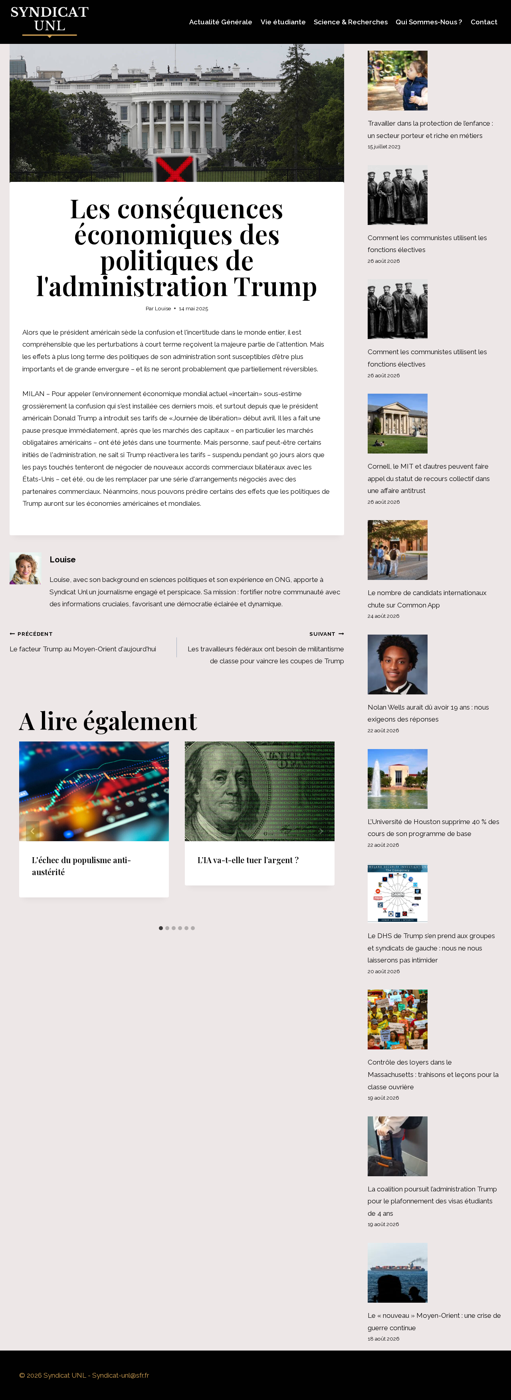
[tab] (161, 928)
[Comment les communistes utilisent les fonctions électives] (434, 195)
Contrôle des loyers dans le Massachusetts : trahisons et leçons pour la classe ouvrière (433, 1074)
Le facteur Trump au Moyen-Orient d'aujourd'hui (83, 642)
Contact (484, 22)
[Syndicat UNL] (49, 22)
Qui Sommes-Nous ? (429, 22)
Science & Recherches (351, 22)
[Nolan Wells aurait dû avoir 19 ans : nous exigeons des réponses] (434, 664)
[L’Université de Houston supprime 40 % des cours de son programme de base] (434, 779)
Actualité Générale (220, 22)
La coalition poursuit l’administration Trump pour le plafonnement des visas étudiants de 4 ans (432, 1201)
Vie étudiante (283, 22)
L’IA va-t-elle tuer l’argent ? (248, 859)
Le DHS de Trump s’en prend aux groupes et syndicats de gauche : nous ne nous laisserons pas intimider (431, 948)
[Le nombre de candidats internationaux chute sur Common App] (434, 550)
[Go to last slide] (33, 831)
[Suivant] (321, 831)
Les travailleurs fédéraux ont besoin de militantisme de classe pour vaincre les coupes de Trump (266, 648)
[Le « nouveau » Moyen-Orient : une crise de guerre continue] (434, 1273)
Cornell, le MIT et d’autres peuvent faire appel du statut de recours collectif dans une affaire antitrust (429, 478)
